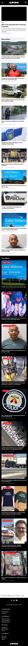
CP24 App (4, 595)
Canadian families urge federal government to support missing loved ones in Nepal (13, 57)
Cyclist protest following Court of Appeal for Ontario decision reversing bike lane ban (12, 448)
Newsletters (9, 595)
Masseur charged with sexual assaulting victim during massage (13, 250)
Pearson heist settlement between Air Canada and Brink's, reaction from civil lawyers (13, 383)
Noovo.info (4, 636)
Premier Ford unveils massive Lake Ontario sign (13, 287)
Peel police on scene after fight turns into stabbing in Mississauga (11, 143)
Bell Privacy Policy (5, 618)
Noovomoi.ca (4, 637)
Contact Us (18, 595)
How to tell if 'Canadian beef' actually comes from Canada (13, 578)
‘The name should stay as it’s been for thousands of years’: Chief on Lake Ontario (13, 229)
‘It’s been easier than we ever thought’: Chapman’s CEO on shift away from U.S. (11, 545)
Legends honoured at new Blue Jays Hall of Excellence (12, 164)
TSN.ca (3, 630)
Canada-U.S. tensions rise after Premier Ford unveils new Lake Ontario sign (12, 79)
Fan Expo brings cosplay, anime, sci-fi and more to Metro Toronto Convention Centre (13, 318)
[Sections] (2, 2)
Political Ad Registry (6, 621)
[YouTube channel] (16, 600)
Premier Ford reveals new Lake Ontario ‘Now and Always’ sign (13, 186)
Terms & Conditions (6, 620)
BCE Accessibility (5, 611)
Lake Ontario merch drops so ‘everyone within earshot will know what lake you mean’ (13, 513)
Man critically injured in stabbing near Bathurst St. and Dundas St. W (13, 416)
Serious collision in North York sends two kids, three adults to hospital (13, 100)
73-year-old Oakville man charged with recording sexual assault (11, 207)
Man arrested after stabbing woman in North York (12, 122)
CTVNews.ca (4, 627)
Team (23, 595)
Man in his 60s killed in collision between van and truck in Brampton (13, 481)
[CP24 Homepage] (14, 2)
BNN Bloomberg (5, 629)
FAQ (14, 595)
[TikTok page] (14, 600)
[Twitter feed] (11, 600)
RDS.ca (3, 639)
